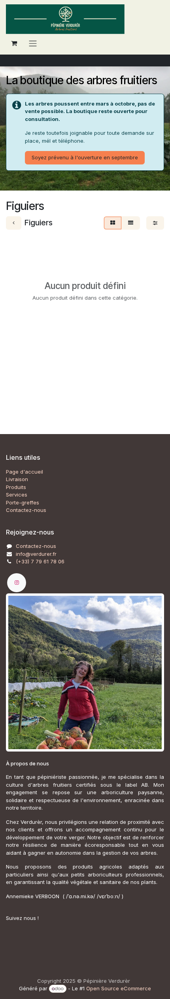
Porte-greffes (22, 502)
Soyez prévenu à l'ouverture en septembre (85, 157)
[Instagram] (16, 582)
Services (16, 494)
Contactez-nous (26, 510)
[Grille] (113, 223)
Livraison (17, 479)
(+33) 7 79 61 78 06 (40, 561)
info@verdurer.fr (36, 554)
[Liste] (130, 223)
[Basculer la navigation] (33, 43)
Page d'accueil (24, 471)
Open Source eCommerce (118, 988)
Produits (16, 487)
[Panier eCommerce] (14, 43)
